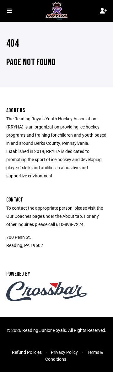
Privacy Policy (64, 352)
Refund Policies (27, 352)
